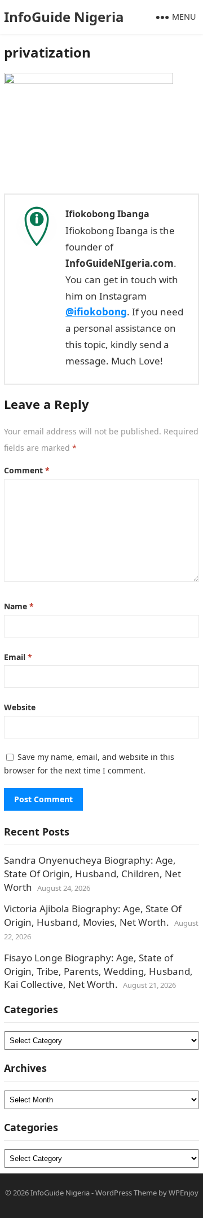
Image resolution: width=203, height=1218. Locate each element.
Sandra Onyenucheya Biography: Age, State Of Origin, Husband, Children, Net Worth (92, 874)
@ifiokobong (96, 311)
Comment (27, 470)
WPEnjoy (183, 1193)
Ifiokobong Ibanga (107, 214)
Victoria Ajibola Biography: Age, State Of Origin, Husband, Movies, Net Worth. (93, 915)
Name (19, 606)
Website (20, 707)
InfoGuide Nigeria (64, 16)
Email (18, 657)
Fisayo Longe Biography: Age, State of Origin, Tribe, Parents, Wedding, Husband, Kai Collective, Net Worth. (98, 971)
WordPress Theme (126, 1193)
